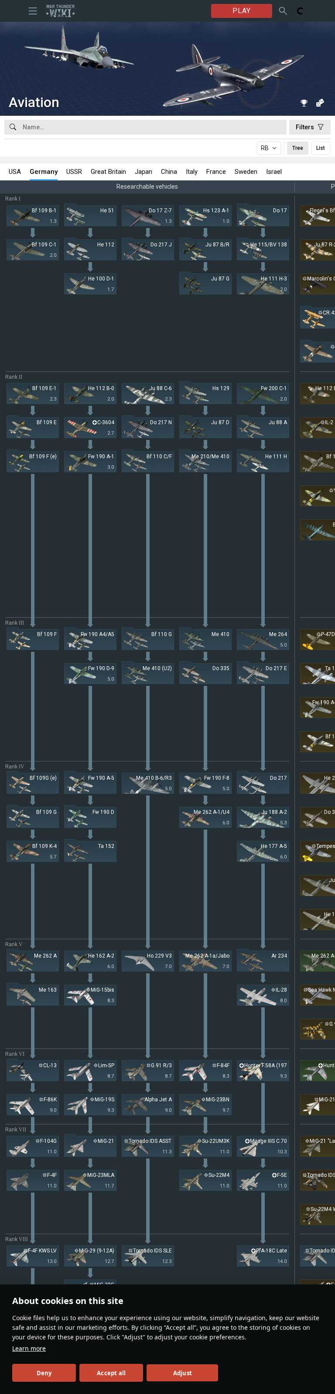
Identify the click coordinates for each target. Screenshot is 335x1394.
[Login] (300, 11)
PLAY (241, 11)
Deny (44, 1373)
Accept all (111, 1373)
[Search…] (283, 11)
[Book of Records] (304, 102)
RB (265, 148)
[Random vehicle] (319, 102)
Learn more (29, 1348)
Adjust (182, 1373)
